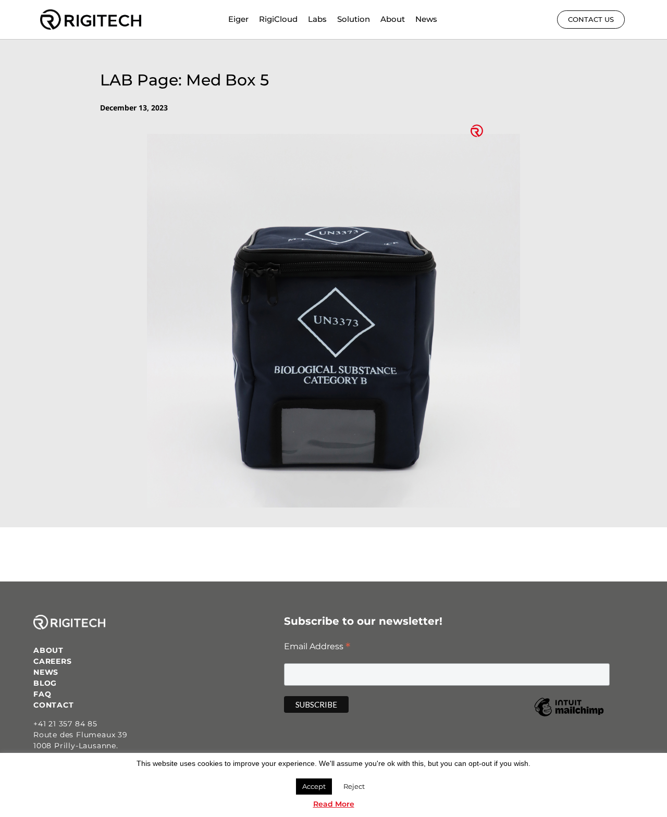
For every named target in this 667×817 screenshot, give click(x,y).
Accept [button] (314, 786)
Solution (353, 19)
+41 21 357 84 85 (65, 723)
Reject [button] (354, 786)
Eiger (238, 19)
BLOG (45, 683)
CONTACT (53, 705)
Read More (333, 804)
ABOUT (48, 650)
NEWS (45, 672)
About (392, 19)
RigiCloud (278, 19)
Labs (317, 19)
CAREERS (52, 661)
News (426, 19)
